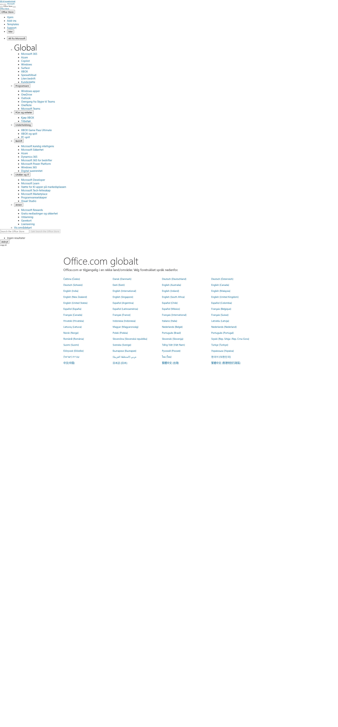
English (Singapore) (123, 296)
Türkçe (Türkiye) (219, 344)
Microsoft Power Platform (36, 163)
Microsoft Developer (33, 179)
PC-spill (25, 137)
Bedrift (18, 140)
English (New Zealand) (75, 296)
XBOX (24, 71)
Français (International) (174, 314)
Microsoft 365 (29, 54)
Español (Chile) (170, 302)
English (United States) (75, 302)
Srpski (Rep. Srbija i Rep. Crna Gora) (230, 338)
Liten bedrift (28, 78)
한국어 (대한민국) (221, 356)
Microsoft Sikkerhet (32, 149)
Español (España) (72, 308)
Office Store (7, 11)
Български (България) (124, 350)
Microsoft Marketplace (34, 194)
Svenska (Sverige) (122, 344)
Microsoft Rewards (32, 210)
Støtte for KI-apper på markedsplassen (43, 187)
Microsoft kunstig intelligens (37, 146)
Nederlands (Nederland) (224, 326)
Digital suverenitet (31, 170)
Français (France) (121, 314)
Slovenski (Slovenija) (172, 338)
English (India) (70, 290)
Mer (10, 31)
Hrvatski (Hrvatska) (73, 320)
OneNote (26, 105)
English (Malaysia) (220, 290)
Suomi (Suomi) (71, 344)
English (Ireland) (170, 290)
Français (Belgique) (221, 308)
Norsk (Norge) (71, 332)
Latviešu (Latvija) (220, 320)
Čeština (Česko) (71, 279)
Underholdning (23, 124)
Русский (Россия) (171, 350)
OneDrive (26, 94)
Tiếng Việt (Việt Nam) (173, 344)
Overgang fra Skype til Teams (38, 101)
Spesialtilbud (28, 75)
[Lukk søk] (4, 4)
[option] (172, 238)
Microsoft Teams (30, 108)
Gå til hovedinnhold (7, 1)
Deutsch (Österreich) (222, 279)
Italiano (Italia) (169, 320)
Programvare (22, 85)
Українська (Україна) (222, 350)
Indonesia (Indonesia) (124, 320)
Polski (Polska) (120, 332)
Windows (26, 64)
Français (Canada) (72, 314)
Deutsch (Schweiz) (73, 285)
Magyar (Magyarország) (125, 326)
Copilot (25, 61)
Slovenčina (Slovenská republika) (130, 338)
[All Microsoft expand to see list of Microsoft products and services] (1, 4)
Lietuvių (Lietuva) (72, 326)
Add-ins (11, 20)
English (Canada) (220, 285)
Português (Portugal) (222, 332)
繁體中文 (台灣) (170, 363)
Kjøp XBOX (27, 117)
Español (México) (171, 308)
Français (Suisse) (220, 314)
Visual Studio (28, 201)
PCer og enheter (23, 112)
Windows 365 (29, 167)
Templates (13, 24)
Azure (24, 57)
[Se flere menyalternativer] (1, 6)
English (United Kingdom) (225, 296)
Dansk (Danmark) (122, 279)
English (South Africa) (173, 296)
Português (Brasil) (171, 332)
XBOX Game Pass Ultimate (36, 130)
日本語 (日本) (120, 363)
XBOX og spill (29, 133)
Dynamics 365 (29, 156)
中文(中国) (69, 363)
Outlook (25, 98)
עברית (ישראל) (71, 356)
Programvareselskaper (34, 197)
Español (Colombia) (221, 302)
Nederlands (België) (172, 326)
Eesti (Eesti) (119, 285)
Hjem (10, 17)
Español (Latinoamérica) (125, 308)
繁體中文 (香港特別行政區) (225, 363)
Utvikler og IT (22, 174)
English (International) (124, 290)
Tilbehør (26, 121)
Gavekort (26, 220)
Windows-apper (30, 91)
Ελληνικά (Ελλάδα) (73, 350)
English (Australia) (171, 285)
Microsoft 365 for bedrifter (36, 160)
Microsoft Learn (30, 183)
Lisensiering (28, 224)
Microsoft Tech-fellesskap (36, 190)
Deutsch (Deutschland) (174, 279)
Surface (25, 68)
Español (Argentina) (123, 302)
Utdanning (27, 217)
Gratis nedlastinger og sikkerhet (39, 213)
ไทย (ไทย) (166, 356)
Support (11, 27)
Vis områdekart (23, 227)
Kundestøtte (28, 82)
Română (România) (73, 338)
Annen (18, 204)
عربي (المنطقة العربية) (124, 356)
